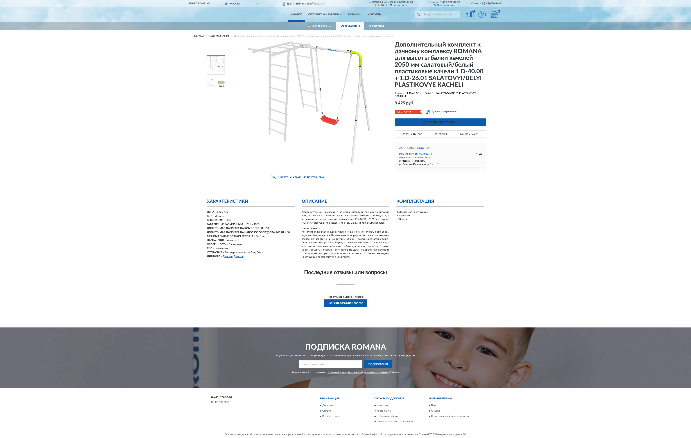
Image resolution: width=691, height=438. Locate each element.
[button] (444, 5)
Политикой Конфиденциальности (345, 372)
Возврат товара (331, 416)
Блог (434, 405)
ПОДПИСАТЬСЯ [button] (378, 364)
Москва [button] (423, 148)
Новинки (354, 14)
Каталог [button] (296, 14)
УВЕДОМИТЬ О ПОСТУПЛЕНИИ (440, 122)
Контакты (374, 14)
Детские (227, 256)
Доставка (327, 405)
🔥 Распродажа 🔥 (319, 25)
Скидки (435, 411)
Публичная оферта (387, 416)
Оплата (326, 411)
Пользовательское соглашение (395, 422)
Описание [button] (441, 134)
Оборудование (350, 25)
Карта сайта (384, 411)
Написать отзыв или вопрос (345, 303)
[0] (494, 14)
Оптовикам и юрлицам (325, 14)
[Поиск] (418, 14)
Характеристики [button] (412, 134)
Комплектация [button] (469, 134)
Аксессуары (376, 25)
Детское (238, 256)
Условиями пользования (376, 372)
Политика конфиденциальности (450, 416)
